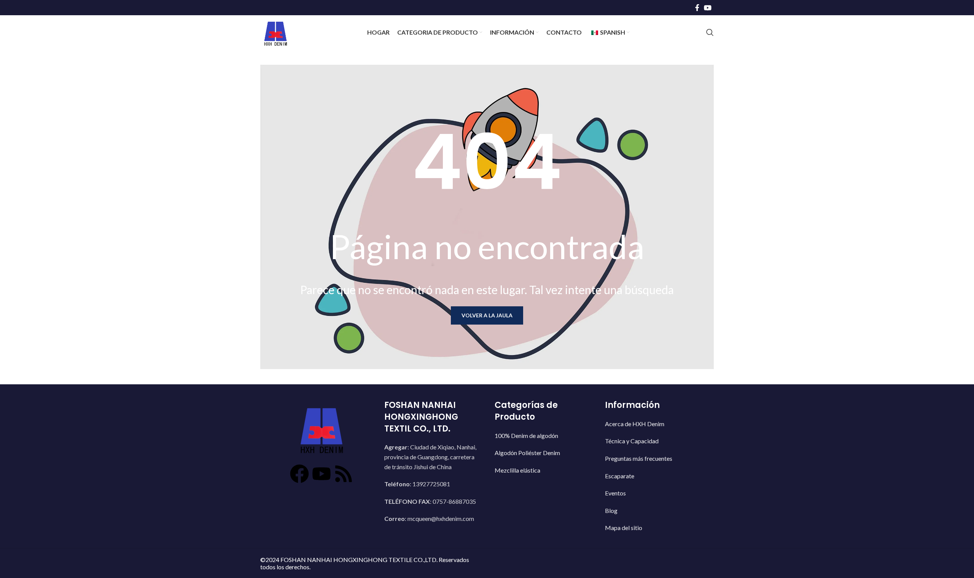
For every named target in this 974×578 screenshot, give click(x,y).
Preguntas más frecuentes (638, 458)
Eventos (615, 493)
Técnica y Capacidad (632, 440)
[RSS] (343, 473)
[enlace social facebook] (697, 7)
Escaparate (619, 475)
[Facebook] (299, 473)
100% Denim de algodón (526, 435)
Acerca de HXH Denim (634, 423)
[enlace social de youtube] (708, 7)
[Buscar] (710, 32)
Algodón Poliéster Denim (527, 452)
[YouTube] (321, 473)
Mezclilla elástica (517, 470)
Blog (611, 510)
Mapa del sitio (623, 527)
